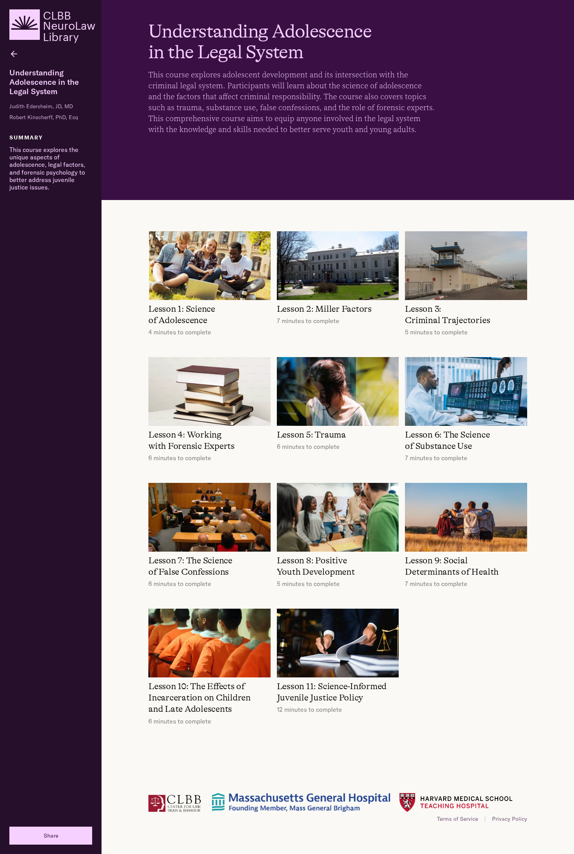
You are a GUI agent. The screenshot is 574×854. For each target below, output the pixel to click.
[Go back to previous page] (14, 54)
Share (51, 835)
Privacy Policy (509, 818)
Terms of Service (457, 818)
